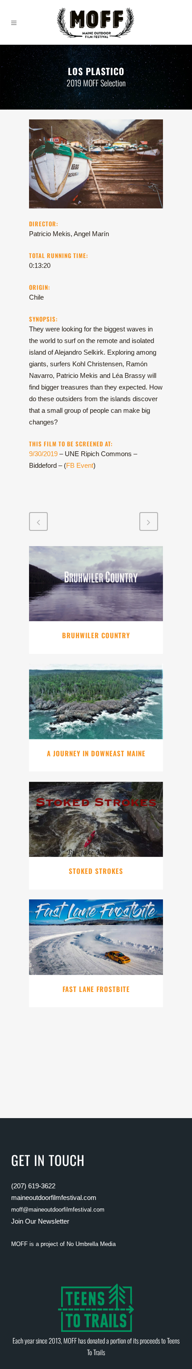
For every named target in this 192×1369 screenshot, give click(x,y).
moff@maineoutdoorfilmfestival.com (57, 1209)
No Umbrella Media (91, 1244)
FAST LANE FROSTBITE (96, 989)
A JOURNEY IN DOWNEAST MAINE (96, 753)
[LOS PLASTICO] (96, 213)
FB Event (79, 465)
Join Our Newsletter (40, 1221)
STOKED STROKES (96, 871)
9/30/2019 (43, 454)
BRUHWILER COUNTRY (96, 635)
